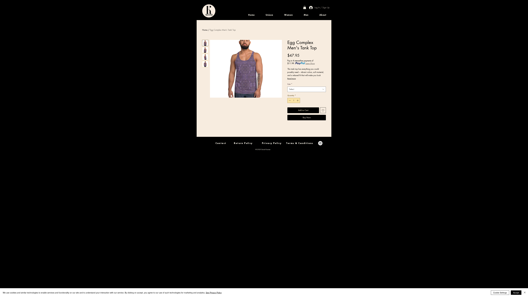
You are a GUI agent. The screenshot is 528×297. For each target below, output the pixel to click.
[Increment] (298, 100)
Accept (516, 292)
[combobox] (306, 89)
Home (204, 29)
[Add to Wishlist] (323, 110)
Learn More (310, 63)
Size (289, 84)
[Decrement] (289, 100)
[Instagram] (320, 143)
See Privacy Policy (214, 292)
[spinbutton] (293, 100)
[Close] (524, 292)
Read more (291, 78)
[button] (269, 15)
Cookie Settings (500, 292)
